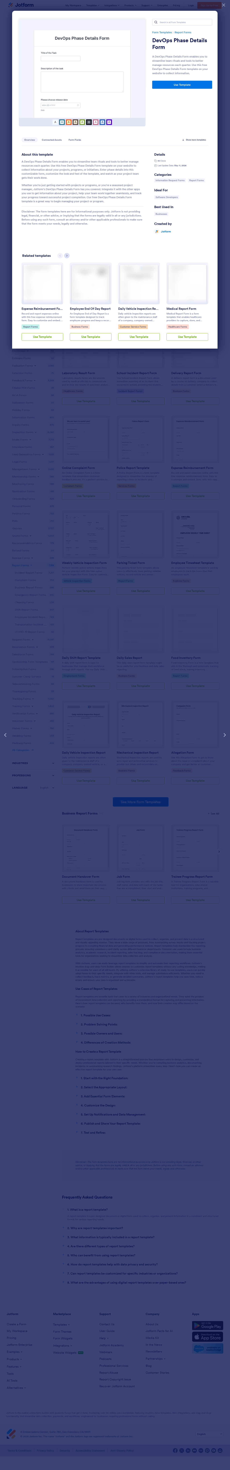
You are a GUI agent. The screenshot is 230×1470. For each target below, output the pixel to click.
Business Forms (80, 326)
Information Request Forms (170, 180)
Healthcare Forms (177, 326)
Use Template (182, 84)
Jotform (166, 231)
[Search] (156, 22)
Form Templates (162, 32)
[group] (42, 304)
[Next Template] (224, 735)
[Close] (223, 5)
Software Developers (166, 197)
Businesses (161, 213)
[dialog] (115, 735)
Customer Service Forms (133, 326)
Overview (29, 139)
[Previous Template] (5, 735)
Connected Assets (52, 139)
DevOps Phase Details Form (179, 43)
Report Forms (183, 32)
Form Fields (75, 139)
